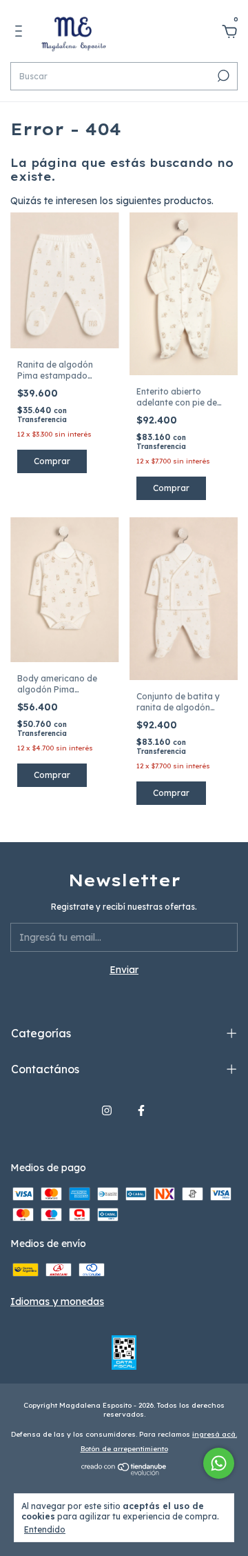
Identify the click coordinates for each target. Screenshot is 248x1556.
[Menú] (21, 33)
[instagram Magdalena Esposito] (106, 1110)
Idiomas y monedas (57, 1301)
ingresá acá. (214, 1434)
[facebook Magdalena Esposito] (141, 1110)
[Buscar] (222, 76)
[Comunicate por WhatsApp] (218, 1463)
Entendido (44, 1529)
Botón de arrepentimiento (124, 1448)
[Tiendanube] (124, 1472)
